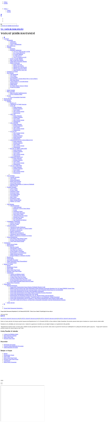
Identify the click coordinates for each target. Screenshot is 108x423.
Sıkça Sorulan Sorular (18, 111)
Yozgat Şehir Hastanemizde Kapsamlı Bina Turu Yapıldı (24, 294)
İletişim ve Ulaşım (8, 264)
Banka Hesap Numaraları (13, 282)
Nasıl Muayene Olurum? (16, 250)
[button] (6, 8)
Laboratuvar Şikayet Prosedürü (18, 234)
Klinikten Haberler (18, 108)
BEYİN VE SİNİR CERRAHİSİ (18, 148)
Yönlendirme (7, 242)
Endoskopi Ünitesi (14, 191)
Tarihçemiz (13, 41)
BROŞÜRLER (14, 185)
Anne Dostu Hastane (15, 183)
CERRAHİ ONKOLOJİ (16, 157)
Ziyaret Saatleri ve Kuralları (17, 251)
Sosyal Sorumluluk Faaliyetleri (17, 97)
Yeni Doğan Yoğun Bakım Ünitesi (18, 238)
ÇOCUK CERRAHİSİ (16, 165)
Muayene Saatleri (14, 247)
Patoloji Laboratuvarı (15, 231)
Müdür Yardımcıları (15, 63)
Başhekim (12, 48)
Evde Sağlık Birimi (15, 194)
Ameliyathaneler (17, 207)
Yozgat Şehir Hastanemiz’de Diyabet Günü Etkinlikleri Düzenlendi (27, 291)
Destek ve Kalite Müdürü (16, 58)
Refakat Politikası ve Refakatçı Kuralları (20, 255)
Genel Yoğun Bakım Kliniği (17, 241)
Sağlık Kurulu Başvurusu (16, 254)
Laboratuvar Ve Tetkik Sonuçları (18, 104)
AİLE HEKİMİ (14, 123)
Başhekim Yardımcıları (15, 50)
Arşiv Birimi (13, 75)
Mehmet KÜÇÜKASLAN (20, 67)
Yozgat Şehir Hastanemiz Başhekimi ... (13, 308)
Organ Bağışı (10, 258)
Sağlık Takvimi (11, 302)
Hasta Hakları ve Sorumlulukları (18, 252)
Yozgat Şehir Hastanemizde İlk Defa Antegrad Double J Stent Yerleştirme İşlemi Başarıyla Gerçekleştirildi (36, 290)
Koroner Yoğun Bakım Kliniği (17, 240)
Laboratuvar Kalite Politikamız (17, 227)
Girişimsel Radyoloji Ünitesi (20, 215)
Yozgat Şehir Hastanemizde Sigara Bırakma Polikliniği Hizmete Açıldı (27, 287)
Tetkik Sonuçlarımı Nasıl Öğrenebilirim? (17, 261)
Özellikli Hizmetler (11, 187)
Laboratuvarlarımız (11, 225)
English (6, 3)
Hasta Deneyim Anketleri (10, 335)
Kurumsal (6, 38)
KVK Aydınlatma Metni (16, 94)
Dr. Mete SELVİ (17, 56)
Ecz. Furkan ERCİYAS (19, 53)
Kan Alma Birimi (17, 218)
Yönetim (9, 47)
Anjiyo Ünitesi (13, 188)
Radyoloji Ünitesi (14, 224)
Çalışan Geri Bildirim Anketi (17, 274)
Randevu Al (13, 103)
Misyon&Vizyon (11, 46)
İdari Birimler (10, 73)
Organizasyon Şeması (12, 71)
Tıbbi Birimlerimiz (14, 205)
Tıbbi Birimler (7, 100)
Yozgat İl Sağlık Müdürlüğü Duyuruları (13, 346)
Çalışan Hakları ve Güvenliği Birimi (19, 81)
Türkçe (5, 2)
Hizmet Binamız (8, 98)
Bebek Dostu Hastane (15, 181)
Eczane (15, 210)
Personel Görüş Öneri (9, 338)
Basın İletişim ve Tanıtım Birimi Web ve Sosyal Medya (24, 78)
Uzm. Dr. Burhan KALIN (19, 57)
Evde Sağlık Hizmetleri (19, 212)
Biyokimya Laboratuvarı (16, 230)
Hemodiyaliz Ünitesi (18, 217)
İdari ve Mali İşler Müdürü (16, 60)
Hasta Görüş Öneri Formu (13, 270)
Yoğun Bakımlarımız (12, 237)
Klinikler (9, 101)
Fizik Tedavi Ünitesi (18, 214)
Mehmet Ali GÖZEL (18, 66)
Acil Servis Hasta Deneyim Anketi (18, 278)
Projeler (9, 95)
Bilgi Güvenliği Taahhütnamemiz (18, 93)
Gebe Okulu (13, 178)
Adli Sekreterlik (14, 74)
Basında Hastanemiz (12, 285)
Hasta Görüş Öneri (8, 337)
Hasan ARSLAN (17, 64)
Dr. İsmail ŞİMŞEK (18, 54)
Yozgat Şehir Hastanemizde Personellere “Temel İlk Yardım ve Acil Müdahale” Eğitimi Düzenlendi (35, 297)
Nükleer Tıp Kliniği (15, 222)
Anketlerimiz (10, 272)
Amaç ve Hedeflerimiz (15, 44)
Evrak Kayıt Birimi (15, 87)
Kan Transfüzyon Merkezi (19, 220)
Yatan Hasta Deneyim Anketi (17, 275)
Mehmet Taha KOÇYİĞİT (20, 68)
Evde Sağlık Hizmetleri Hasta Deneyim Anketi (21, 281)
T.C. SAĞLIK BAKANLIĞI (12, 29)
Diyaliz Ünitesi (14, 190)
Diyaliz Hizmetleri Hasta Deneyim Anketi (20, 280)
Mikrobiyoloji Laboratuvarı (17, 232)
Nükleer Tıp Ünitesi (15, 201)
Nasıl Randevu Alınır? (15, 248)
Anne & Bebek (11, 175)
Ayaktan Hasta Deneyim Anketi (18, 277)
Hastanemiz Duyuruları (9, 344)
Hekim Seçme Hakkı (12, 244)
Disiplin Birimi (14, 83)
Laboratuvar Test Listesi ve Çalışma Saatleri (21, 228)
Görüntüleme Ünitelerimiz (13, 221)
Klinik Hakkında (17, 107)
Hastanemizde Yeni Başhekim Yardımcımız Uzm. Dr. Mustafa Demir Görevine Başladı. (32, 295)
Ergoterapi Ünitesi (14, 193)
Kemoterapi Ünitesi (15, 198)
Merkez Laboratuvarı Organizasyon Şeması (21, 235)
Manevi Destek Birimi (15, 200)
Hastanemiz (10, 40)
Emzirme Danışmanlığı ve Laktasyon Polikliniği (22, 184)
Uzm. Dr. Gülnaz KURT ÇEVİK (21, 51)
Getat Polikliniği (14, 195)
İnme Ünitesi (13, 197)
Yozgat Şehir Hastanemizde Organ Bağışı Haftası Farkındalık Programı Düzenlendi (31, 292)
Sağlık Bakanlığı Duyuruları (11, 347)
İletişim (9, 265)
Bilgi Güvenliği (11, 91)
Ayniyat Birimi (14, 77)
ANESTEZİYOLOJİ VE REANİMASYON (21, 140)
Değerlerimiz (13, 43)
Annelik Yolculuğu (15, 177)
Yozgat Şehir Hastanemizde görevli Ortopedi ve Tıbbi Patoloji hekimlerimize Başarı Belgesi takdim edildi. (36, 298)
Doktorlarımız (16, 113)
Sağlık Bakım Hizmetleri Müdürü (18, 61)
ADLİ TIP (12, 114)
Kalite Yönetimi (11, 90)
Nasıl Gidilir (10, 268)
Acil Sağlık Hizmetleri (12, 260)
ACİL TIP (12, 105)
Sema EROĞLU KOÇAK (20, 70)
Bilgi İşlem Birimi (14, 80)
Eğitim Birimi (13, 84)
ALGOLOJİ (13, 131)
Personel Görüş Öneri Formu (14, 271)
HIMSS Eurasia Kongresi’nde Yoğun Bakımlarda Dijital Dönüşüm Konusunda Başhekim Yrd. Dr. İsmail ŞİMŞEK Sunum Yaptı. (42, 288)
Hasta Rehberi (10, 245)
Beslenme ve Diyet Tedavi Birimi (21, 208)
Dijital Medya (7, 284)
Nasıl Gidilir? (16, 110)
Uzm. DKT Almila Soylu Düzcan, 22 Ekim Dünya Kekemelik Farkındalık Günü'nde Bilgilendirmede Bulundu (38, 300)
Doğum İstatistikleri (15, 180)
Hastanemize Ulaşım (12, 267)
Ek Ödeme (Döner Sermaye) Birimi (19, 85)
